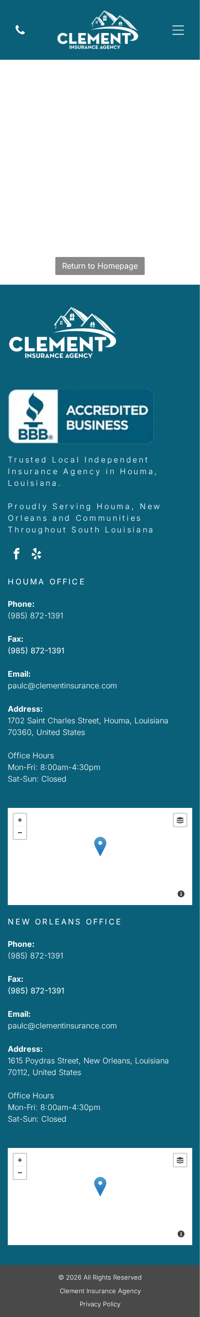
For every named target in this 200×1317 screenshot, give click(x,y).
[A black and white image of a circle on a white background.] (20, 38)
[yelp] (36, 555)
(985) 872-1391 (35, 615)
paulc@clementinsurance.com (62, 685)
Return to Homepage (100, 266)
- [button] (20, 832)
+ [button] (20, 820)
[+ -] (100, 856)
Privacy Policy (100, 1304)
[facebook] (16, 555)
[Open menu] (178, 30)
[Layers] (180, 820)
